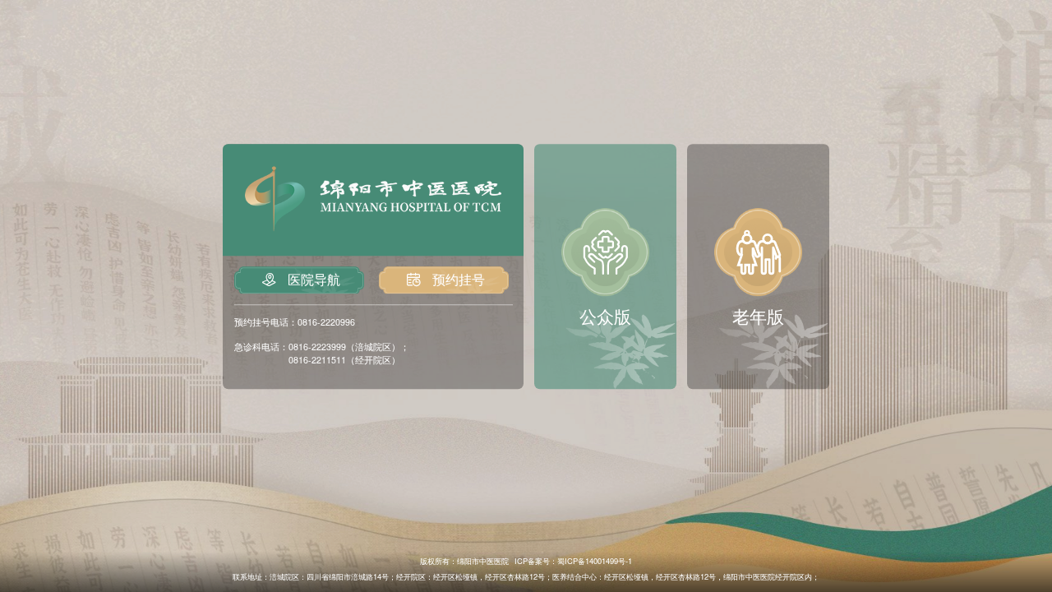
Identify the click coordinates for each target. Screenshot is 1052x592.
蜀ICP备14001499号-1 (594, 561)
